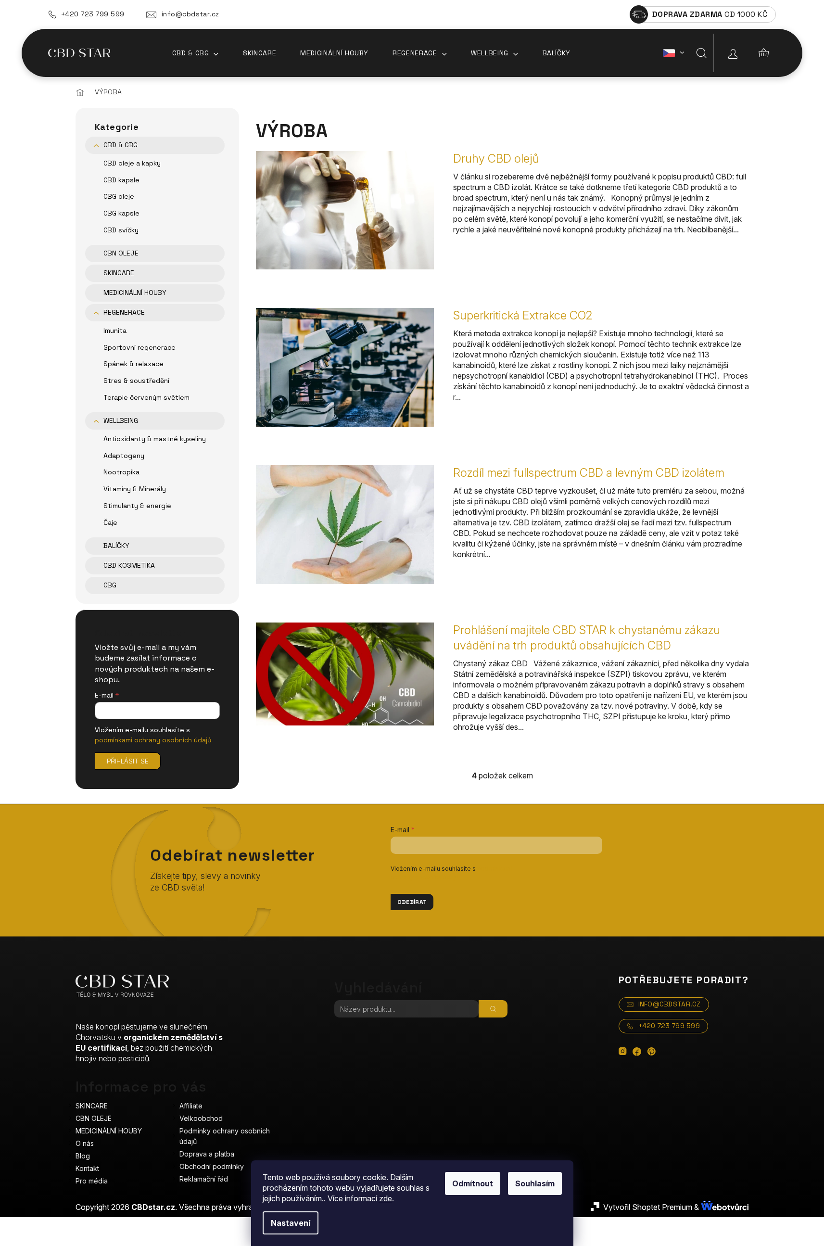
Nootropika (121, 472)
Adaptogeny (123, 455)
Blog (83, 1156)
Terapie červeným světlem (146, 397)
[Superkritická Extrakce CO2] (345, 366)
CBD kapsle (121, 180)
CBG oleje (118, 196)
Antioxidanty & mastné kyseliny (154, 438)
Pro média (92, 1181)
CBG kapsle (121, 213)
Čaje (110, 522)
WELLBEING (120, 420)
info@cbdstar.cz (190, 14)
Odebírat (412, 902)
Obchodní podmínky (211, 1166)
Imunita (115, 330)
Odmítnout (472, 1183)
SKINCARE (118, 272)
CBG (109, 585)
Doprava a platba (206, 1154)
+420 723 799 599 (93, 14)
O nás (85, 1143)
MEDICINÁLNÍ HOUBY (134, 292)
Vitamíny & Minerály (134, 488)
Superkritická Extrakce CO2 (522, 315)
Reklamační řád (203, 1179)
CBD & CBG (120, 144)
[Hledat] (701, 53)
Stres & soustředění (136, 380)
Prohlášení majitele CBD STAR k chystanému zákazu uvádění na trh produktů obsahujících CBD (586, 637)
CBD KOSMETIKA (129, 565)
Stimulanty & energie (137, 505)
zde (385, 1198)
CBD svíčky (121, 230)
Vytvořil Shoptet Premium (647, 1207)
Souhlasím (535, 1183)
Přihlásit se (128, 761)
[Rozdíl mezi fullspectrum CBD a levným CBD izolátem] (345, 524)
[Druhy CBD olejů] (345, 209)
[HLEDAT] (493, 1008)
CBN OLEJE (121, 253)
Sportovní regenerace (139, 347)
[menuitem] (195, 52)
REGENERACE (124, 312)
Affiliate (191, 1106)
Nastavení (290, 1223)
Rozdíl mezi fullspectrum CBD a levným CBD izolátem (588, 473)
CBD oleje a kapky (132, 163)
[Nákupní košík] (764, 53)
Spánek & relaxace (133, 363)
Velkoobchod (201, 1118)
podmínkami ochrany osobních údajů (153, 740)
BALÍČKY (116, 545)
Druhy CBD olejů (496, 158)
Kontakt (87, 1168)
